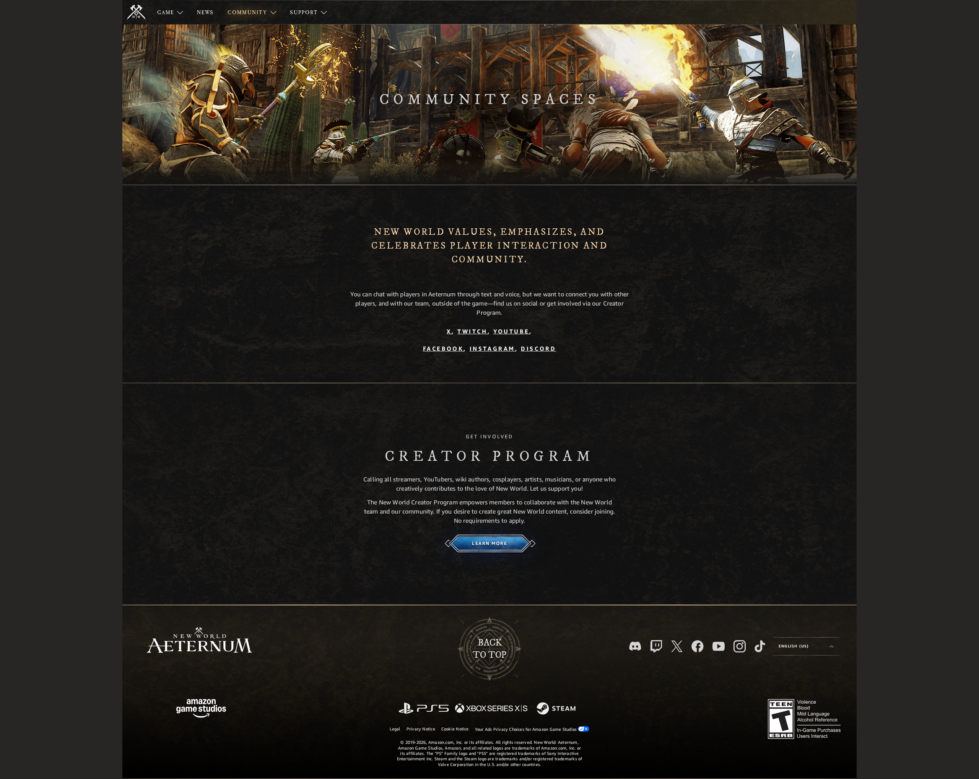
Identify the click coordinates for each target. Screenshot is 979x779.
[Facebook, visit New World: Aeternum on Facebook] (697, 646)
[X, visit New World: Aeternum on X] (677, 646)
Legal (395, 728)
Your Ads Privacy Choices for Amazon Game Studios (526, 729)
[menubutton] (806, 646)
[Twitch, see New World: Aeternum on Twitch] (656, 646)
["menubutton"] (170, 12)
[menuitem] (170, 12)
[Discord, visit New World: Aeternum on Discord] (635, 646)
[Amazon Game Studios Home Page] (201, 709)
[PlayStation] (423, 709)
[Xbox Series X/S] (491, 709)
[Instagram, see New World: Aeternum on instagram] (739, 646)
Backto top (489, 649)
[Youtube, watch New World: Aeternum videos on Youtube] (718, 646)
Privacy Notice (421, 728)
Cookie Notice (455, 728)
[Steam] (557, 709)
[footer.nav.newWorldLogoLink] (199, 640)
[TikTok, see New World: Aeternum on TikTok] (760, 646)
